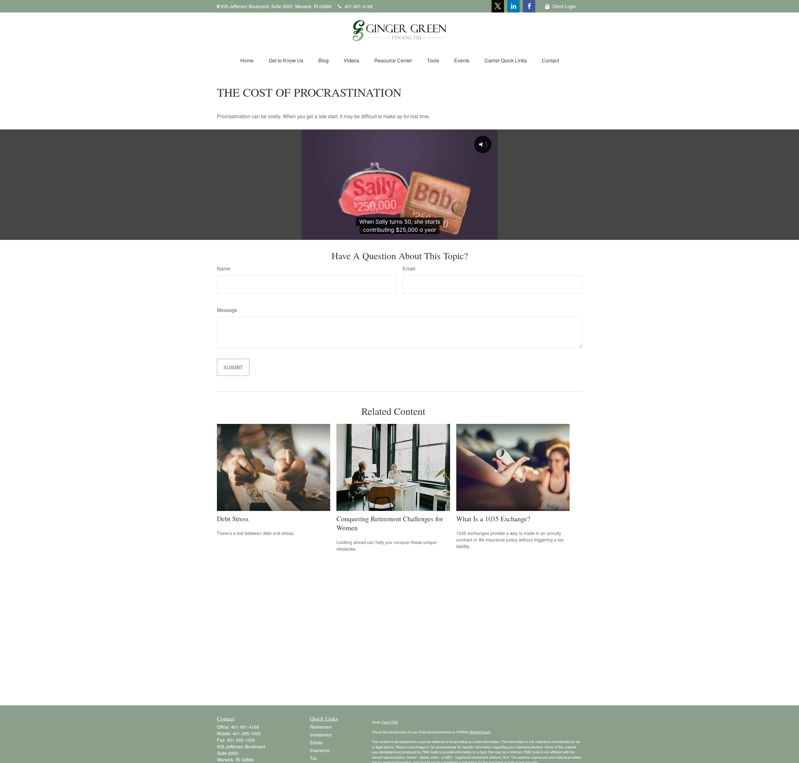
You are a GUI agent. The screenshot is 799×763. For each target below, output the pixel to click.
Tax (313, 758)
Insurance (320, 750)
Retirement (321, 727)
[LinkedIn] (513, 6)
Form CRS (390, 721)
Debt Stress (233, 518)
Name (223, 268)
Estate (316, 742)
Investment (321, 734)
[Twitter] (498, 6)
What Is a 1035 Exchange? (493, 518)
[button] (247, 60)
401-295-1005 (247, 733)
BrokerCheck (480, 731)
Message (227, 309)
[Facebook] (529, 6)
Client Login (564, 6)
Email (409, 268)
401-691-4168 (359, 6)
